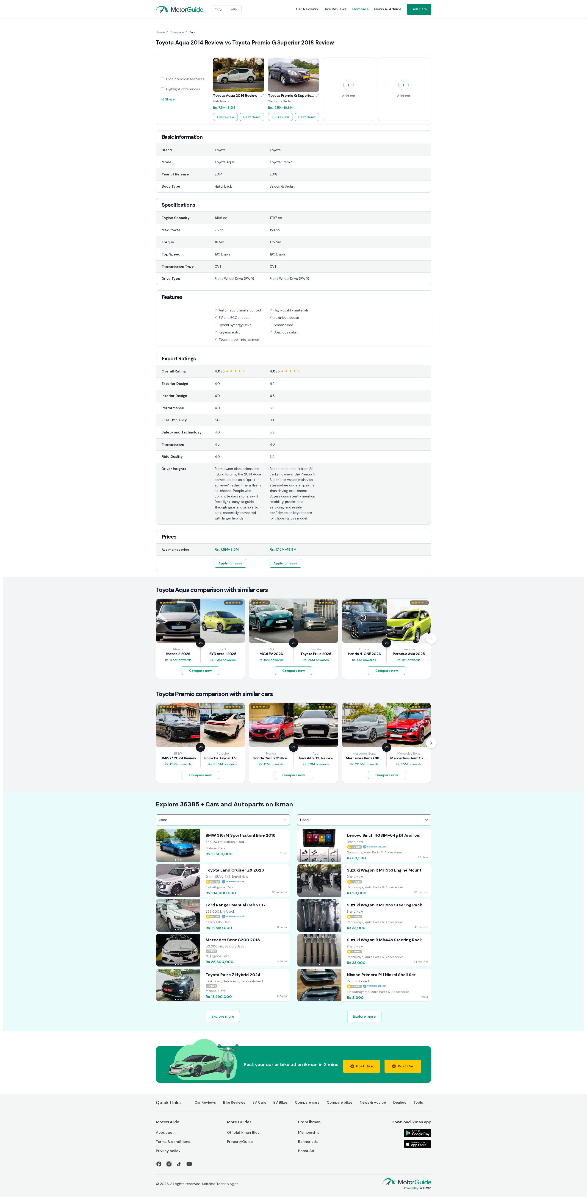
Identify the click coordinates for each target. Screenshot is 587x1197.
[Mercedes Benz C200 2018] (223, 950)
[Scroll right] (431, 638)
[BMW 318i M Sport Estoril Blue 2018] (223, 845)
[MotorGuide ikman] (167, 9)
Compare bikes (339, 1102)
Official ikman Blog (243, 1132)
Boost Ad (306, 1150)
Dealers (399, 1102)
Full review (225, 117)
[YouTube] (189, 1164)
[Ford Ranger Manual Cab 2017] (223, 915)
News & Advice (387, 9)
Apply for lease (230, 563)
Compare (360, 9)
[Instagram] (169, 1164)
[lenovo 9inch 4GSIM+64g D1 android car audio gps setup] (364, 845)
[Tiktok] (179, 1164)
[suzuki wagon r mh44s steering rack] (364, 950)
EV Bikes (280, 1102)
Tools (418, 1102)
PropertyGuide (240, 1141)
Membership (309, 1132)
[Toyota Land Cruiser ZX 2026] (223, 880)
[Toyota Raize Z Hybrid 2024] (223, 985)
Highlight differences (183, 89)
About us (164, 1132)
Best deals (251, 117)
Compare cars (307, 1102)
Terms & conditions (173, 1141)
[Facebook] (159, 1164)
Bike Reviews (335, 9)
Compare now (200, 671)
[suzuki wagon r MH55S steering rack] (364, 915)
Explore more (222, 1016)
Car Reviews (307, 9)
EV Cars (259, 1102)
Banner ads (308, 1141)
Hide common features (185, 79)
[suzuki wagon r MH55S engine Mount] (364, 880)
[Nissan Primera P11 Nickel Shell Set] (364, 985)
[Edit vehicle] (262, 95)
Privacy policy (168, 1150)
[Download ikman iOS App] (417, 1144)
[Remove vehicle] (259, 62)
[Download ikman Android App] (417, 1133)
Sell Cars (419, 9)
